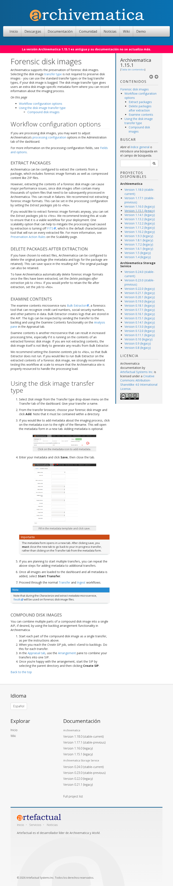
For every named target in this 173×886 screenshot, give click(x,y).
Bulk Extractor (76, 305)
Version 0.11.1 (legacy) (139, 335)
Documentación (60, 31)
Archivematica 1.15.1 (135, 62)
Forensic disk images (134, 89)
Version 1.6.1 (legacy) (138, 249)
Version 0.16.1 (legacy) (139, 314)
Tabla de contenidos (133, 69)
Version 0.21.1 (78, 785)
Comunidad (88, 31)
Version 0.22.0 (78, 779)
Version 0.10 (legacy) (138, 339)
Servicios (35, 825)
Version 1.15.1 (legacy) (139, 211)
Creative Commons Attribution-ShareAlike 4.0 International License (138, 382)
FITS (50, 228)
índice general (140, 147)
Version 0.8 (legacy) (137, 348)
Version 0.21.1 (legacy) (139, 293)
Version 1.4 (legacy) (137, 257)
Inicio (13, 31)
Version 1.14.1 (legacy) (139, 215)
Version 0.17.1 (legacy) (139, 310)
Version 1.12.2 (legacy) (139, 223)
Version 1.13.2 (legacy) (139, 219)
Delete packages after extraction (140, 108)
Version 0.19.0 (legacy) (139, 301)
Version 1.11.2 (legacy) (139, 228)
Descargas (32, 31)
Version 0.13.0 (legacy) (139, 327)
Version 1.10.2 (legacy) (139, 232)
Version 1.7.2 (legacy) (138, 244)
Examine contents (141, 115)
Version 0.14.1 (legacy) (139, 322)
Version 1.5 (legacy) (137, 253)
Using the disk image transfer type (138, 121)
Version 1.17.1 (84, 742)
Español (18, 706)
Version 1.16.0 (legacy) (139, 206)
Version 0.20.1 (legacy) (139, 297)
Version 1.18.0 (83, 736)
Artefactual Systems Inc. (136, 372)
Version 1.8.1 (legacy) (138, 240)
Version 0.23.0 (84, 773)
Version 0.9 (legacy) (137, 343)
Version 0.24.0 (83, 767)
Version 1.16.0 (78, 748)
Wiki (126, 31)
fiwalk (17, 599)
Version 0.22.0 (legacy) (139, 289)
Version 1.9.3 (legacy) (138, 236)
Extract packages (140, 102)
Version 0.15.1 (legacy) (139, 318)
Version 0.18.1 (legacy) (139, 305)
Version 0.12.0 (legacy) (139, 331)
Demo (141, 31)
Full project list (73, 796)
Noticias (110, 31)
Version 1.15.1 (78, 754)
